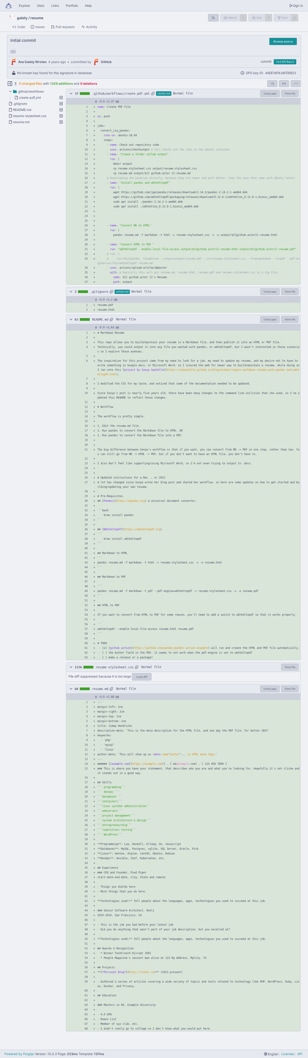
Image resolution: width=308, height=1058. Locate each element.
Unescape (270, 93)
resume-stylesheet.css (114, 667)
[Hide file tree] (10, 83)
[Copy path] (153, 93)
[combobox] (272, 83)
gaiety (22, 18)
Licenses (287, 1054)
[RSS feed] (213, 17)
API (299, 1054)
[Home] (8, 6)
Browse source (283, 41)
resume (36, 18)
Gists (40, 5)
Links (55, 5)
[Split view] (284, 83)
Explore (24, 5)
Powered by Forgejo (19, 1054)
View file (290, 93)
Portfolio (72, 5)
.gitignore (99, 291)
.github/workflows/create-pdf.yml (121, 93)
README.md (100, 319)
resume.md (100, 689)
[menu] (296, 83)
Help (88, 5)
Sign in (298, 5)
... (13, 51)
